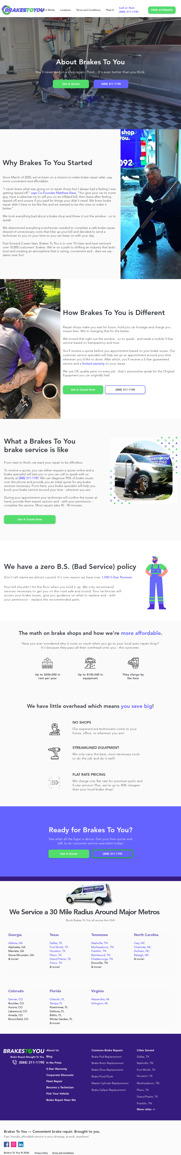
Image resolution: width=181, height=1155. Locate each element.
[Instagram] (13, 1144)
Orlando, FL (57, 999)
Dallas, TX (56, 943)
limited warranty (93, 363)
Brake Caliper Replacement (109, 1090)
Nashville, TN (99, 943)
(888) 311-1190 (128, 11)
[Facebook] (6, 1144)
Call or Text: (127, 8)
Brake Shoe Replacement (107, 1069)
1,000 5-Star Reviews (117, 577)
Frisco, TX (56, 962)
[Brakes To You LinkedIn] (20, 1144)
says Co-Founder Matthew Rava (53, 193)
